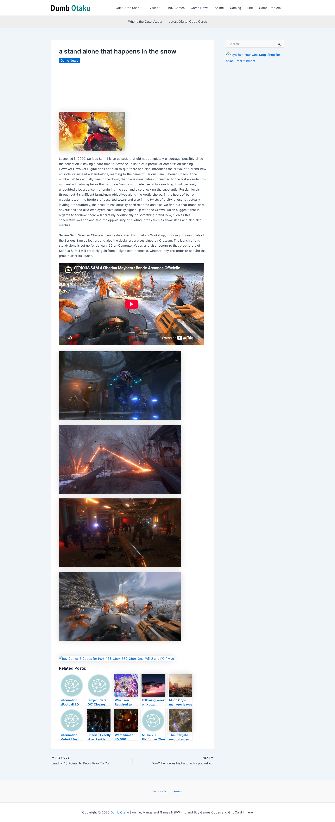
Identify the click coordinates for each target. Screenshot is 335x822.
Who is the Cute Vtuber (145, 21)
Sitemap (176, 791)
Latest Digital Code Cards (188, 21)
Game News (199, 8)
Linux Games (175, 8)
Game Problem (270, 8)
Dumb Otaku (120, 812)
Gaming (235, 8)
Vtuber (155, 8)
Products (160, 791)
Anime (219, 8)
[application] (141, 8)
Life (250, 8)
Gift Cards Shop (128, 8)
